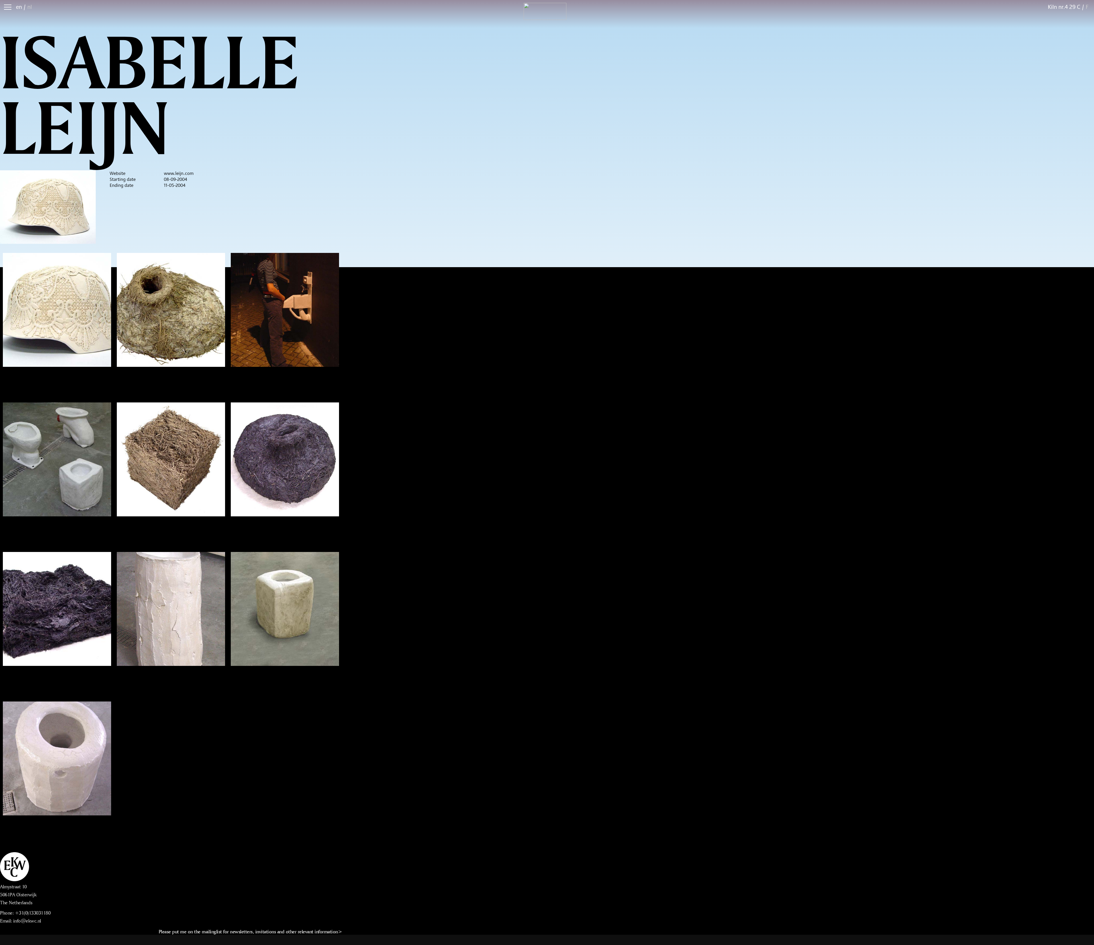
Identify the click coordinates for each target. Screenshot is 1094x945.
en (19, 7)
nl (29, 7)
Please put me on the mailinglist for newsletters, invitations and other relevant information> (250, 931)
